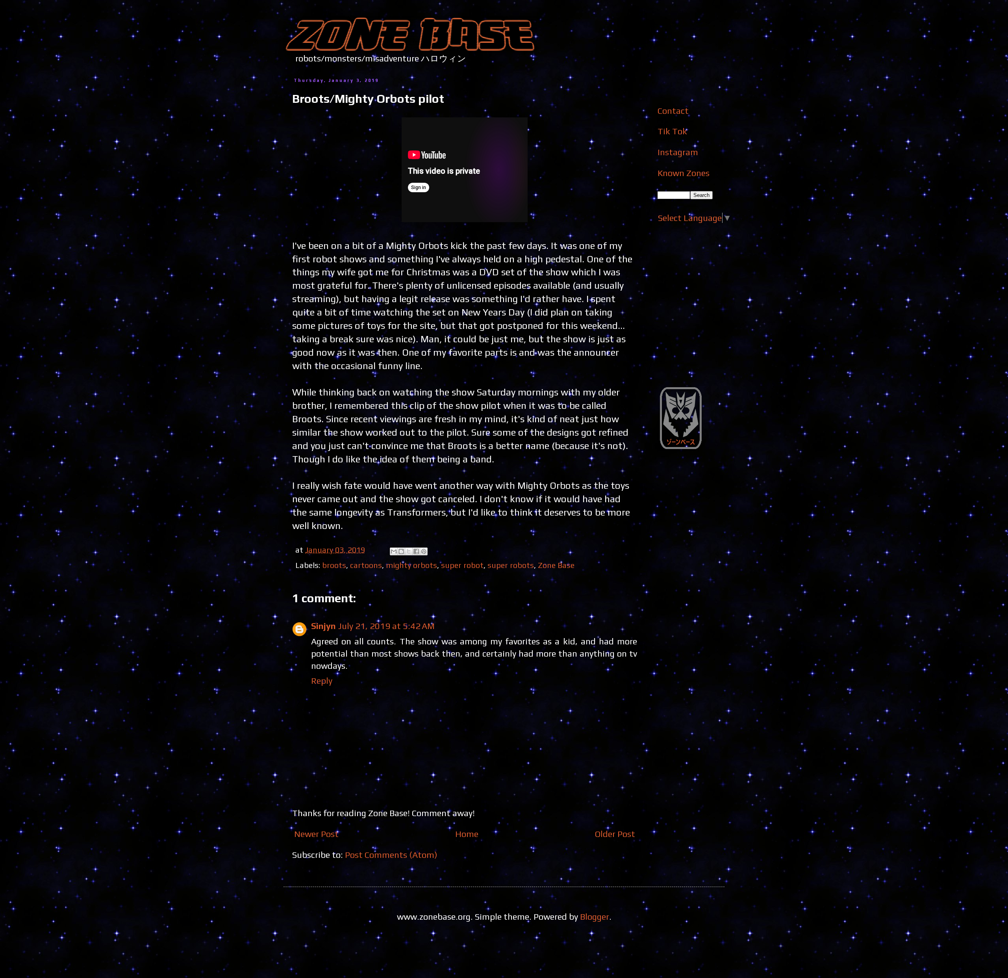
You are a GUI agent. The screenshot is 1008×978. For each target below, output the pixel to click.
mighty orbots (411, 565)
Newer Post (316, 834)
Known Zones (684, 173)
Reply (321, 681)
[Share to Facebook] (416, 551)
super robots (510, 565)
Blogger (594, 916)
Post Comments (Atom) (391, 855)
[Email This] (394, 551)
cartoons (366, 565)
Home (466, 834)
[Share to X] (409, 551)
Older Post (615, 834)
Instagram (678, 152)
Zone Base (556, 565)
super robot (462, 565)
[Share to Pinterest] (424, 551)
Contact (673, 111)
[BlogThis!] (401, 551)
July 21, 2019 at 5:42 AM (386, 626)
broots (334, 565)
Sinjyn (323, 626)
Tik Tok (672, 131)
